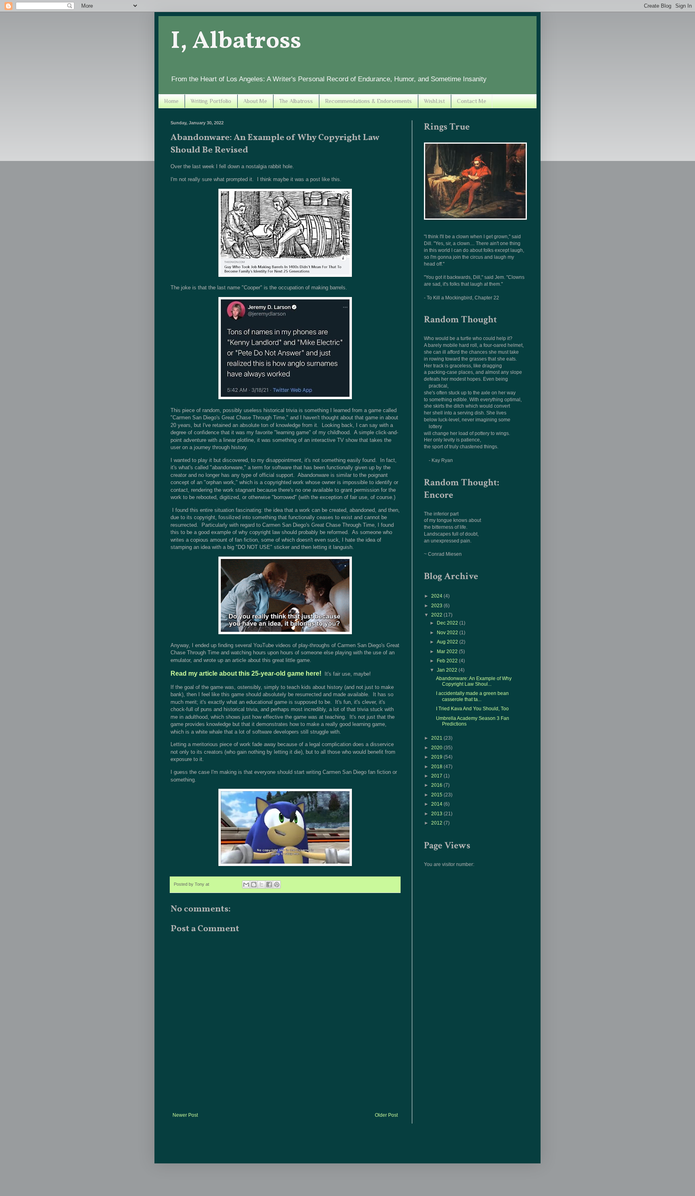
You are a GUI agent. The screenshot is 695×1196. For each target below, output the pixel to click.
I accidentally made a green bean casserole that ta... (472, 696)
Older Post (386, 1115)
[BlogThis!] (254, 885)
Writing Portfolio (211, 101)
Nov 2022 (448, 632)
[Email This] (246, 885)
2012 (437, 823)
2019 (437, 757)
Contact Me (471, 101)
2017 (437, 776)
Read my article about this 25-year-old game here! (246, 673)
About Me (255, 101)
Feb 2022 (448, 661)
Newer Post (185, 1115)
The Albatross (296, 101)
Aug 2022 (448, 642)
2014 (437, 804)
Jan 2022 (448, 670)
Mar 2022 (448, 651)
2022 (437, 615)
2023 (437, 605)
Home (171, 101)
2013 (437, 814)
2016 (437, 785)
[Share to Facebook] (269, 885)
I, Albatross (236, 41)
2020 (437, 748)
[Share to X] (261, 885)
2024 (437, 596)
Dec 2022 (448, 623)
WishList (434, 101)
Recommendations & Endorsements (368, 101)
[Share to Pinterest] (277, 885)
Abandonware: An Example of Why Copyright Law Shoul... (474, 681)
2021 (437, 738)
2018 (437, 766)
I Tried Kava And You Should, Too (472, 708)
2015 (437, 795)
